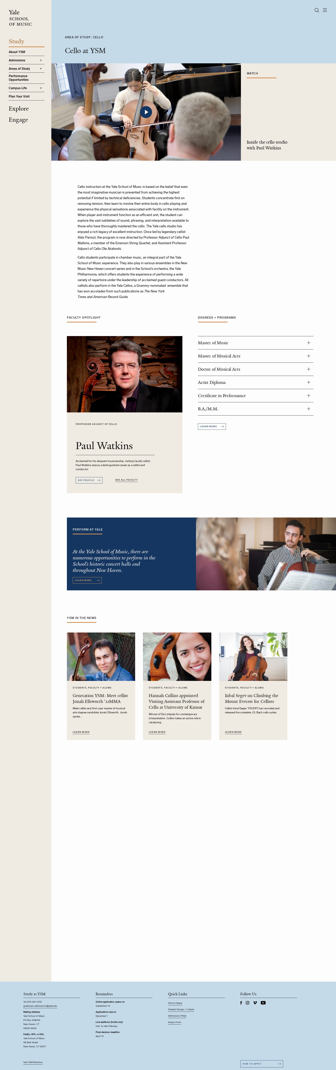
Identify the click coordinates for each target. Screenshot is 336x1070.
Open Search (317, 10)
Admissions (17, 60)
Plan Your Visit (19, 96)
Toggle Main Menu (325, 10)
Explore (19, 108)
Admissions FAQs (177, 1015)
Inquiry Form (174, 1022)
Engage (18, 120)
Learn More (81, 732)
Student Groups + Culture (181, 1009)
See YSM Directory (33, 1062)
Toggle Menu (41, 60)
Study (16, 41)
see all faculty (126, 480)
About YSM (17, 52)
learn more (208, 426)
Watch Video (146, 112)
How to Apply (175, 1003)
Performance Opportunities (19, 78)
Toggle (308, 343)
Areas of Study (19, 69)
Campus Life (18, 88)
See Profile (86, 480)
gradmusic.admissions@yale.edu (40, 1006)
